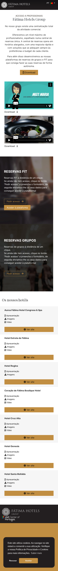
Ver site (30, 329)
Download (29, 72)
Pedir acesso (14, 201)
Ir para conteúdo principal (8, 1)
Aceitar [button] (28, 561)
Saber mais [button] (36, 553)
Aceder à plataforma (17, 207)
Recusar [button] (13, 561)
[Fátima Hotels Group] (15, 4)
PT (48, 3)
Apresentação (12, 315)
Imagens (10, 319)
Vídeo (9, 322)
